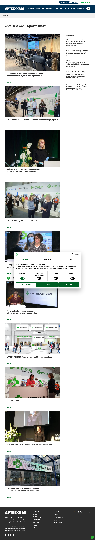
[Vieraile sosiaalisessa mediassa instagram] (13, 535)
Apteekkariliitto (64, 2)
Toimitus (55, 514)
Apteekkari (74, 2)
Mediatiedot (56, 512)
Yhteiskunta (31, 8)
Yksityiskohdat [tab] (47, 259)
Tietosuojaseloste (58, 517)
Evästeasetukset (58, 520)
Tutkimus (66, 8)
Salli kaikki (69, 284)
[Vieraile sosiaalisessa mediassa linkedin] (6, 535)
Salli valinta (47, 284)
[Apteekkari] (14, 8)
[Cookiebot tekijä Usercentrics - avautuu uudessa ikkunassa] (72, 254)
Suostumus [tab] (25, 259)
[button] (88, 8)
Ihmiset (73, 8)
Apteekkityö (58, 8)
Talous (38, 8)
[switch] (39, 278)
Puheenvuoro (80, 8)
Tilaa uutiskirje (57, 523)
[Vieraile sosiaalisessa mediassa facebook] (9, 535)
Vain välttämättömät (26, 284)
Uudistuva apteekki (47, 8)
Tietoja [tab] (70, 259)
